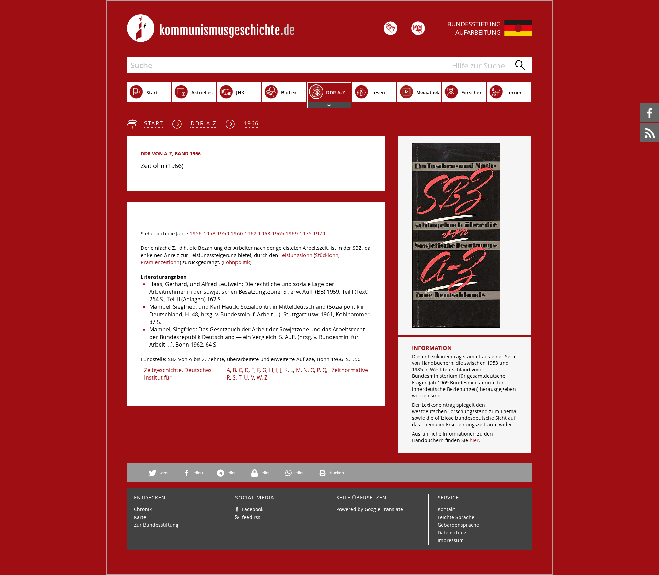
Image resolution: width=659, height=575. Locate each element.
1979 (319, 233)
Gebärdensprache (458, 524)
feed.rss (640, 123)
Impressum (451, 540)
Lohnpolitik (236, 262)
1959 (223, 233)
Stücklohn (326, 255)
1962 (250, 233)
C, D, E (246, 370)
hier (474, 440)
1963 (264, 233)
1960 (237, 233)
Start (153, 123)
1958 (209, 233)
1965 (278, 233)
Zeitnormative (350, 370)
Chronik (143, 509)
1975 (305, 233)
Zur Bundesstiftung (156, 524)
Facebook (252, 509)
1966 (251, 123)
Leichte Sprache (456, 517)
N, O (308, 370)
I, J (278, 370)
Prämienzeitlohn (160, 262)
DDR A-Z (203, 123)
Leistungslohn (295, 255)
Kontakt (446, 509)
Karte (140, 517)
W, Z (262, 377)
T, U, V (246, 377)
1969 (292, 233)
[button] (161, 473)
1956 (195, 233)
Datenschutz (452, 532)
